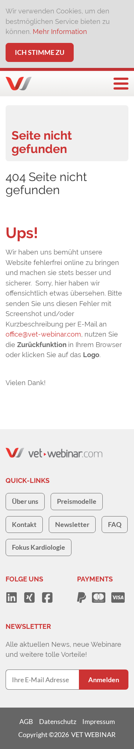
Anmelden (103, 679)
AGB (26, 721)
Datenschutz (57, 721)
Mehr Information (60, 31)
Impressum (98, 721)
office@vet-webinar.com (43, 334)
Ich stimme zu (39, 52)
